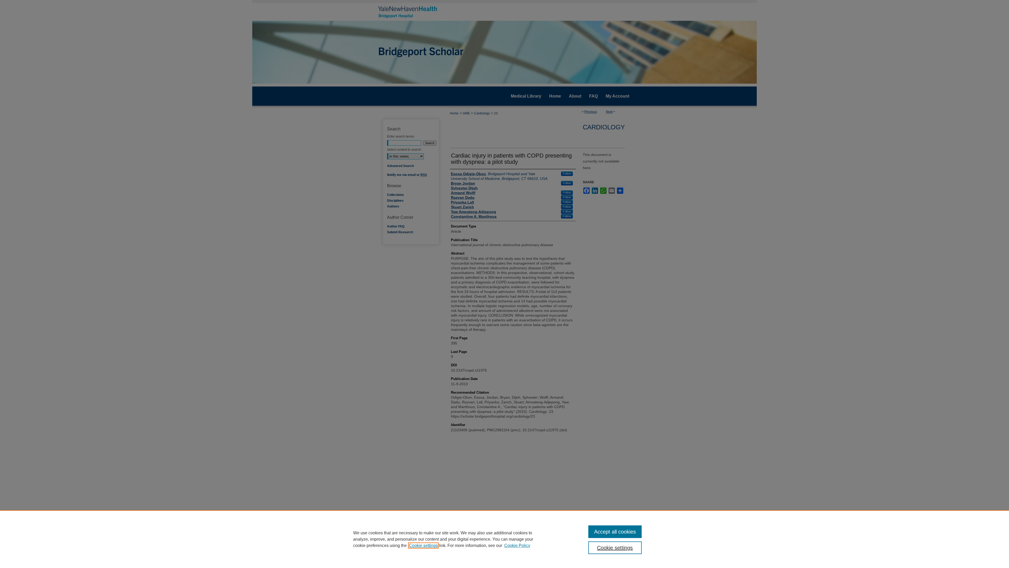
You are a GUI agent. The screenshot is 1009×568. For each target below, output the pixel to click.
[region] (504, 539)
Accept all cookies (615, 532)
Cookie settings (423, 545)
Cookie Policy (517, 545)
